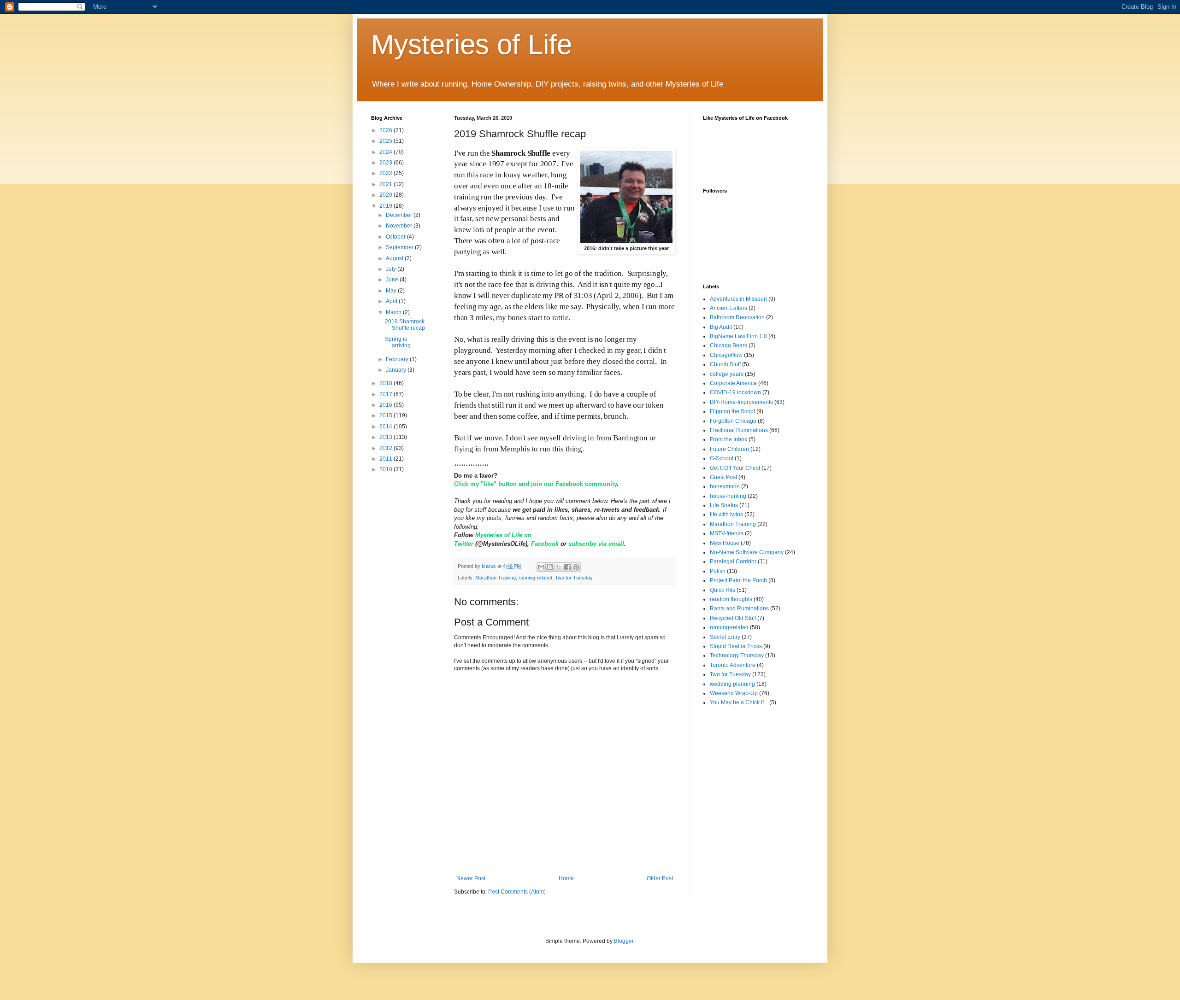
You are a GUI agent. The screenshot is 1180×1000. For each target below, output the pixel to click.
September (400, 247)
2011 (386, 459)
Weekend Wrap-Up (734, 693)
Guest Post (723, 477)
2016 (386, 405)
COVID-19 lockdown (735, 392)
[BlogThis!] (550, 567)
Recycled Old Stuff (733, 618)
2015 (386, 415)
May (392, 290)
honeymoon (725, 486)
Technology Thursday (737, 655)
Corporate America (733, 383)
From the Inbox (728, 439)
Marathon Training (495, 577)
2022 (386, 173)
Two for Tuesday (574, 577)
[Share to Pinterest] (576, 567)
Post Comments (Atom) (517, 892)
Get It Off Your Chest (735, 468)
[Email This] (541, 567)
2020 (386, 195)
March (394, 312)
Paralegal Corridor (733, 561)
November (399, 225)
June (393, 279)
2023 (386, 162)
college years (726, 374)
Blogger (623, 941)
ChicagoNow (726, 355)
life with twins (726, 514)
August (395, 258)
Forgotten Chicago (733, 421)
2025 (386, 141)
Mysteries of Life (471, 44)
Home (566, 878)
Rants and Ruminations (739, 608)
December (399, 215)
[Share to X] (558, 567)
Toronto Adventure (732, 665)
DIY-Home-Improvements (741, 402)
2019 (386, 206)
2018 (386, 383)
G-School (721, 458)
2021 (386, 184)
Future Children (729, 449)
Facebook (545, 543)
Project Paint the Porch (738, 580)
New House (724, 543)
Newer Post (470, 878)
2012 (386, 448)
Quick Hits (722, 590)
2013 (386, 437)
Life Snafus (724, 505)
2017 (386, 394)
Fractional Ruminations (739, 430)
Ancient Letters (728, 308)
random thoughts (731, 599)
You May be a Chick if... (739, 702)
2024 (386, 152)
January (396, 370)
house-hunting (728, 496)
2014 (386, 426)
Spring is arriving (398, 342)
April (392, 301)
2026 (386, 130)
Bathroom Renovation (737, 317)
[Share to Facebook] (567, 567)
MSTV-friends (726, 533)
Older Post (660, 878)
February (398, 359)
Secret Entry (725, 637)
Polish (718, 571)
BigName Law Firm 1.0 (738, 336)
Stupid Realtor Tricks (736, 646)
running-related (535, 577)
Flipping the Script (732, 411)
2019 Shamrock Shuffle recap (405, 324)
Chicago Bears (728, 345)
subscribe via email (596, 543)
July (391, 269)
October (396, 237)
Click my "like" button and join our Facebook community (535, 483)
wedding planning (732, 684)
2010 (386, 469)
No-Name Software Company (747, 552)
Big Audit (721, 327)
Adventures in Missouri (738, 299)
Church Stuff (725, 364)
